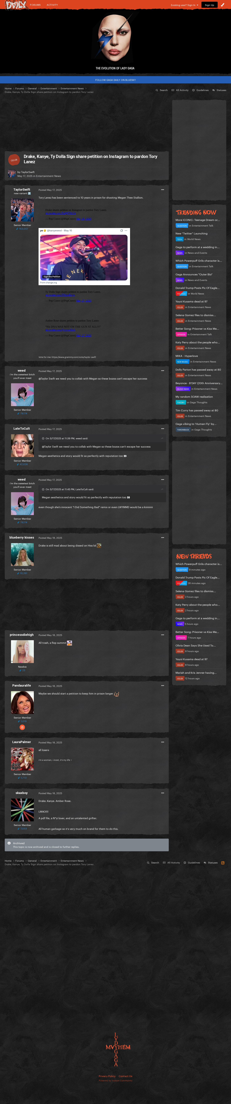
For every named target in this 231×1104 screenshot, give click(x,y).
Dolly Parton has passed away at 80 (198, 369)
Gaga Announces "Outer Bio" (194, 274)
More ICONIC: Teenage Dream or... (198, 219)
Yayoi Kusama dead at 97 (191, 301)
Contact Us (125, 1076)
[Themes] (222, 4)
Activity (52, 4)
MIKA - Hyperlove (187, 355)
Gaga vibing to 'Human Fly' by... (196, 423)
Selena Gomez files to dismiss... (196, 315)
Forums (35, 4)
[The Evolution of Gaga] (115, 41)
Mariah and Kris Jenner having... (196, 672)
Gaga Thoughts (198, 402)
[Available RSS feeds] (222, 862)
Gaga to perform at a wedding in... (198, 247)
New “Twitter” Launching (191, 233)
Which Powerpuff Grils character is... (199, 260)
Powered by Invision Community (115, 1080)
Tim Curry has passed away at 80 (197, 410)
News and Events (197, 252)
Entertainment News (48, 176)
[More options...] (162, 190)
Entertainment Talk (202, 225)
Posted (50, 189)
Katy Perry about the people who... (198, 342)
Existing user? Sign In (184, 5)
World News (194, 239)
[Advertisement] (86, 122)
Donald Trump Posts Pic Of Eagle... (198, 287)
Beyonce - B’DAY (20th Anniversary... (199, 383)
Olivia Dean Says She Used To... (196, 645)
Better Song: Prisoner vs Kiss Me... (197, 328)
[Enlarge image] (84, 256)
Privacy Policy (107, 1076)
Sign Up (209, 5)
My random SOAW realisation (194, 396)
